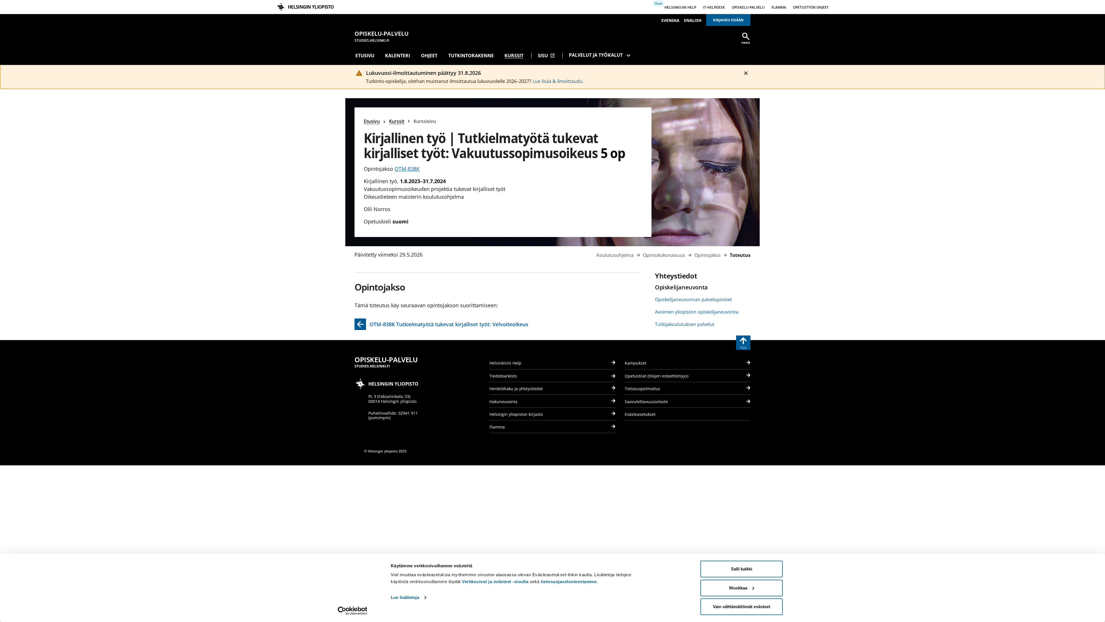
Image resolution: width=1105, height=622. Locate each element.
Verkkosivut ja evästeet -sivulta (495, 581)
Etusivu (364, 55)
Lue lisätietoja (405, 597)
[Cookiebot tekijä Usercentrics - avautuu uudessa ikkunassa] (352, 610)
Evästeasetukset (640, 414)
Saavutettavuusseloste (646, 401)
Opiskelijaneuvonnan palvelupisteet (693, 299)
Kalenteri (397, 55)
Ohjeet (429, 55)
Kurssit (513, 55)
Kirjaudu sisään (728, 20)
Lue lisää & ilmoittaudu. (558, 81)
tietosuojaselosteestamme (569, 581)
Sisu (546, 55)
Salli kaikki (741, 568)
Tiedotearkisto (503, 376)
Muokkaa (738, 587)
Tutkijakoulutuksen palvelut (685, 324)
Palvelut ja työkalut (596, 55)
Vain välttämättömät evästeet (741, 606)
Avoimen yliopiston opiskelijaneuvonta (696, 312)
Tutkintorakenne (471, 55)
